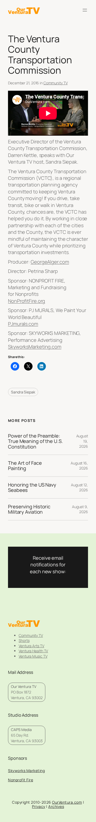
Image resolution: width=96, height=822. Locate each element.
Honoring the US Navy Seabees (32, 487)
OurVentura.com (67, 802)
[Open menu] (85, 10)
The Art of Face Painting (25, 465)
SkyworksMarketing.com (34, 346)
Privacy (38, 806)
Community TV (55, 82)
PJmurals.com (23, 324)
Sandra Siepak (23, 392)
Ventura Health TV (33, 650)
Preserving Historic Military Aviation (29, 509)
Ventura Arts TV (31, 645)
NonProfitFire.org (26, 301)
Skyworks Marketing (26, 770)
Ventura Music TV (33, 656)
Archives (56, 806)
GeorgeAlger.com (50, 262)
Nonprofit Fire (20, 779)
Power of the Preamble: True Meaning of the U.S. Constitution (35, 441)
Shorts (24, 640)
